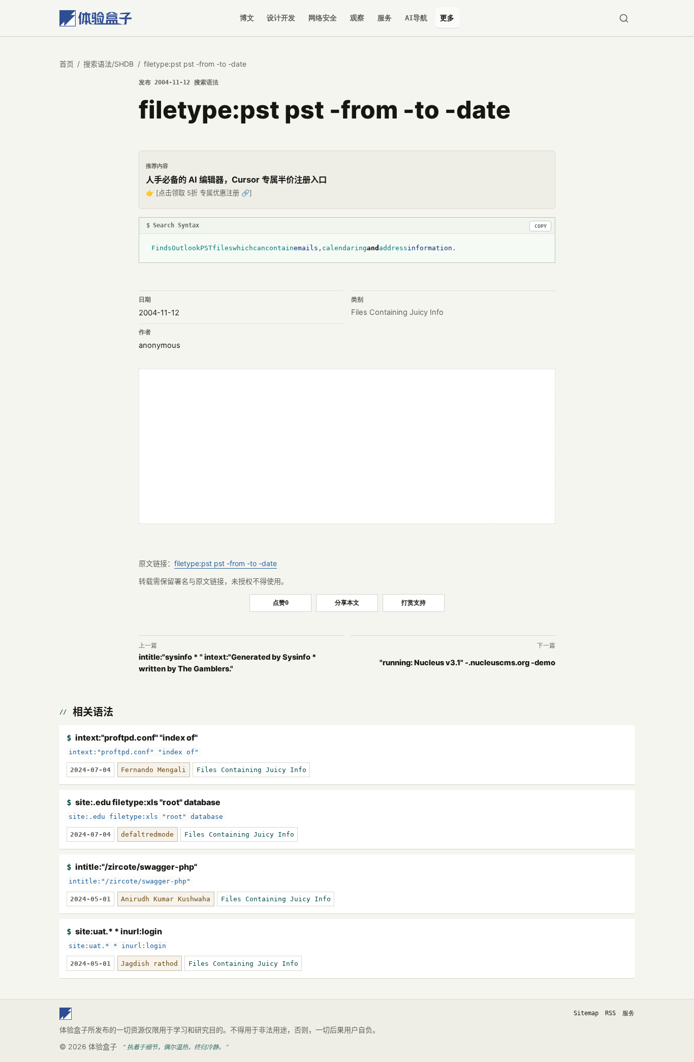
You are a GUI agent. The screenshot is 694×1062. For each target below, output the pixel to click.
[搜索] (624, 18)
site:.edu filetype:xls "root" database (147, 802)
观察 (357, 18)
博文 (247, 18)
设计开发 (281, 18)
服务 (384, 18)
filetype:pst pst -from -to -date (225, 563)
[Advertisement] (347, 446)
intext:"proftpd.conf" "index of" (136, 737)
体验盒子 (102, 1046)
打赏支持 (413, 602)
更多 (447, 18)
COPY (540, 226)
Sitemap (586, 1013)
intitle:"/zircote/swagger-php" (136, 867)
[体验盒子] (95, 18)
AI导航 (416, 18)
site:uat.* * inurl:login (118, 931)
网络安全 (322, 18)
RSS (610, 1013)
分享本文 (347, 602)
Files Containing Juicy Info (397, 312)
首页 (66, 64)
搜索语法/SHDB (108, 64)
